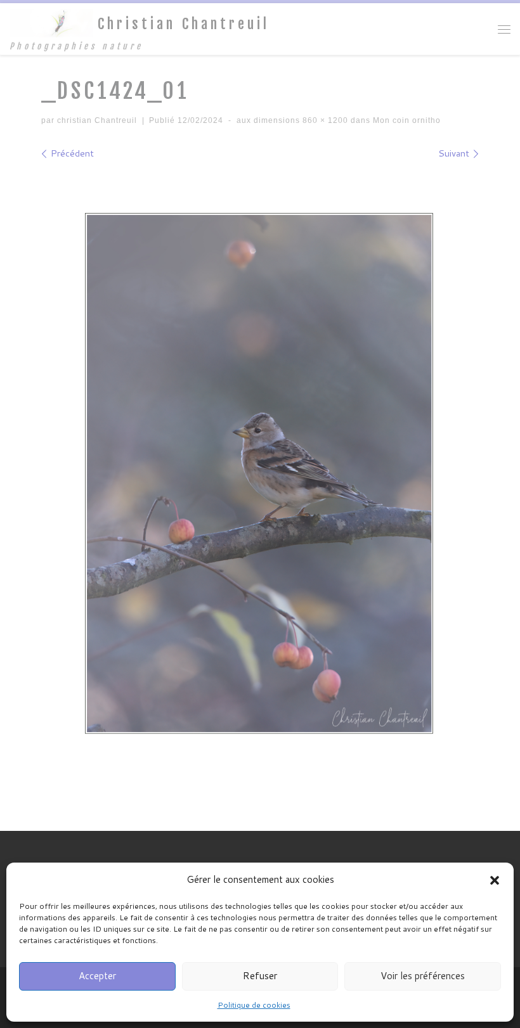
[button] (494, 880)
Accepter (97, 975)
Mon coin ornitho (405, 120)
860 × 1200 (324, 120)
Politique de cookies (254, 1004)
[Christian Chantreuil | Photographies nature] (51, 23)
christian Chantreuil (97, 120)
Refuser (260, 975)
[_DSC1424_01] (260, 474)
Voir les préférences (422, 975)
